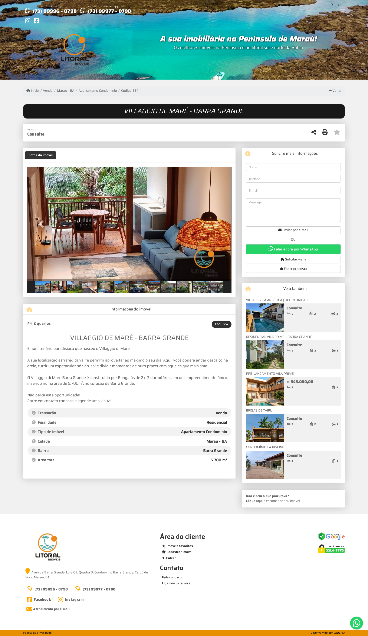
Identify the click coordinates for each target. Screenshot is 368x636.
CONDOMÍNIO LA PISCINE (265, 447)
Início (34, 90)
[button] (42, 224)
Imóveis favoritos (180, 546)
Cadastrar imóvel (179, 552)
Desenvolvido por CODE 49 (327, 632)
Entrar (170, 558)
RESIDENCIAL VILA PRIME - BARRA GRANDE (279, 336)
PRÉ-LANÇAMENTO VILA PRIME (270, 373)
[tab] (40, 155)
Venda (48, 90)
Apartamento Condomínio (98, 90)
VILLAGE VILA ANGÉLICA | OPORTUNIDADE (277, 300)
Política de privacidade (37, 632)
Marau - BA (65, 90)
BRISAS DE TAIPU (259, 410)
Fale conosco (172, 577)
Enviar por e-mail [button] (295, 230)
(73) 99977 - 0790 (109, 11)
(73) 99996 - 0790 (55, 11)
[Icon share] (27, 20)
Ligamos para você (176, 583)
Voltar (337, 90)
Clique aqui (254, 500)
